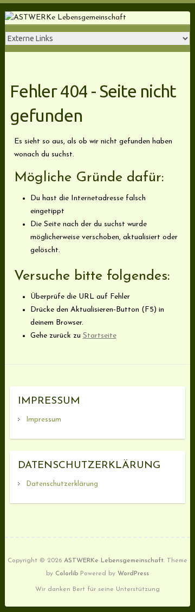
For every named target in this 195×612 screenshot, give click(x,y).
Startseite (99, 336)
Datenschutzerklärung (62, 484)
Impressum (43, 419)
